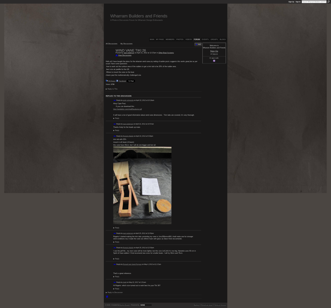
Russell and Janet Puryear (132, 264)
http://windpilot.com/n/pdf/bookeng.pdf (127, 109)
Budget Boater (125, 305)
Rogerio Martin (128, 136)
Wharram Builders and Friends (138, 16)
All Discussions (111, 44)
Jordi (124, 282)
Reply (116, 118)
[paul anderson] (110, 56)
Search (329, 2)
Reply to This (112, 89)
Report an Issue (206, 305)
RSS (107, 297)
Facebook (122, 81)
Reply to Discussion (114, 292)
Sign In (298, 2)
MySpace (111, 81)
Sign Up (291, 2)
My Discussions (127, 44)
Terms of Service (220, 305)
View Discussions (124, 55)
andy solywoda (128, 100)
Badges (196, 305)
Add (199, 44)
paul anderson (129, 53)
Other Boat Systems (166, 53)
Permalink (115, 100)
